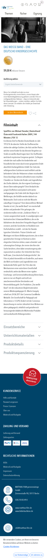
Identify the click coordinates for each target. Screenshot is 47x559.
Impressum (7, 471)
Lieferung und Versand (11, 433)
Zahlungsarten (8, 437)
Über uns (6, 410)
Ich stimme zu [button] (37, 555)
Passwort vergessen (10, 402)
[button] (15, 113)
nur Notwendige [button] (21, 555)
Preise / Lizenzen (9, 406)
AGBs (5, 462)
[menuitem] (9, 13)
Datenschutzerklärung (11, 475)
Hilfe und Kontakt (9, 397)
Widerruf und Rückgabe (12, 414)
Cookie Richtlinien (11, 547)
